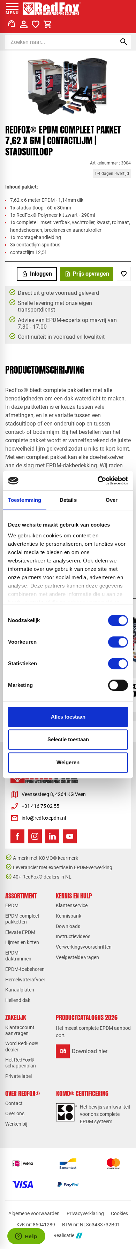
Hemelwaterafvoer (25, 979)
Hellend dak (17, 1000)
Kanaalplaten (19, 990)
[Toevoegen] (124, 274)
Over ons (14, 1113)
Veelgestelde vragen (77, 957)
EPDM (11, 905)
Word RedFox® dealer (21, 1046)
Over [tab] (112, 500)
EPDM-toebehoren (25, 969)
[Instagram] (35, 836)
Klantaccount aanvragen (20, 1030)
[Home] (52, 9)
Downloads (68, 926)
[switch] (118, 642)
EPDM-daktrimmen (18, 955)
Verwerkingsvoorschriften (84, 947)
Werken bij (16, 1124)
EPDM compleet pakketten (22, 919)
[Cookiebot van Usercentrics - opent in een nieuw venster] (98, 480)
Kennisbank (68, 916)
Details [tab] (68, 500)
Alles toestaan (68, 717)
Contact (14, 1103)
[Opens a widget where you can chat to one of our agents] (26, 1237)
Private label (18, 1076)
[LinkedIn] (52, 836)
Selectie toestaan (68, 739)
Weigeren (68, 762)
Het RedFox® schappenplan (20, 1062)
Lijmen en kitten (22, 942)
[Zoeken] (124, 42)
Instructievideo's (73, 936)
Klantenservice (72, 905)
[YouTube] (70, 836)
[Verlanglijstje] (35, 24)
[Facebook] (17, 836)
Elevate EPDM (20, 932)
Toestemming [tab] (24, 500)
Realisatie (63, 1235)
